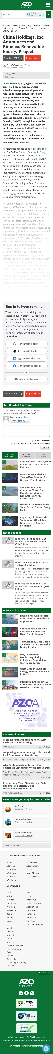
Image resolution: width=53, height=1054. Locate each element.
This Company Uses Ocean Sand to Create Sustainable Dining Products (35, 644)
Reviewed (11, 77)
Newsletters (12, 935)
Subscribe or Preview (23, 809)
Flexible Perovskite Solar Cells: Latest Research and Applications (35, 618)
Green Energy (10, 28)
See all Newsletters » (12, 845)
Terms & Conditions (15, 945)
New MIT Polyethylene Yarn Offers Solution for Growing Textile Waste (33, 477)
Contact (10, 938)
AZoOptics (11, 873)
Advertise (11, 942)
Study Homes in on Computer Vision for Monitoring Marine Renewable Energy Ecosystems (31, 493)
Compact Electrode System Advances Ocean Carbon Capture (35, 464)
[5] (10, 521)
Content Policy (13, 959)
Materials (30, 914)
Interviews (31, 899)
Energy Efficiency (26, 28)
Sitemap (10, 955)
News (15, 25)
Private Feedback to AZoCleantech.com (31, 443)
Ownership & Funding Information (16, 964)
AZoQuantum (32, 866)
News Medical (32, 873)
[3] (10, 491)
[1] (10, 465)
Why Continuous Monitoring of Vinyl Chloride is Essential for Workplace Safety (33, 658)
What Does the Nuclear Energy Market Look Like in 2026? (34, 671)
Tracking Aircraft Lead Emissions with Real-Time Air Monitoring (24, 741)
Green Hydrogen (33, 903)
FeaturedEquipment (26, 455)
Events (29, 896)
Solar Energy (26, 25)
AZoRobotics (12, 869)
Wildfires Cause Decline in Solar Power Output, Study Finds (35, 507)
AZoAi (29, 869)
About (9, 928)
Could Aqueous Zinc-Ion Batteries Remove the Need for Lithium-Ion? (33, 631)
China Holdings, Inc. (13, 83)
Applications (32, 907)
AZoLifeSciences (33, 876)
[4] (10, 508)
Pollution (38, 25)
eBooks (10, 917)
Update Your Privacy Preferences (28, 1045)
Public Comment (42, 440)
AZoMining (11, 880)
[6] (10, 685)
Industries (31, 910)
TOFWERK (12, 746)
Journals (10, 921)
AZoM (9, 862)
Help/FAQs (31, 917)
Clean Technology (23, 819)
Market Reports (14, 910)
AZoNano (11, 866)
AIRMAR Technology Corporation (21, 759)
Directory (11, 899)
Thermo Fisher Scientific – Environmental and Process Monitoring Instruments (24, 773)
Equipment (12, 903)
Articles (10, 896)
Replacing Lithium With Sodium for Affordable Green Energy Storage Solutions (33, 521)
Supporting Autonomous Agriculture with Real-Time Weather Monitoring (35, 684)
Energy (14, 31)
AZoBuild (11, 876)
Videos (29, 892)
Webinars (11, 907)
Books (9, 914)
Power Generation (23, 832)
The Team (30, 921)
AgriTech (19, 806)
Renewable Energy (37, 152)
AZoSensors (31, 862)
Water (47, 25)
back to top (43, 973)
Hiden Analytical (15, 793)
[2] (10, 478)
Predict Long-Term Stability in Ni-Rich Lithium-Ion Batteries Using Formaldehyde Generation (24, 785)
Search (10, 931)
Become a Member (35, 924)
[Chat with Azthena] (46, 1048)
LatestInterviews (43, 455)
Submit (45, 447)
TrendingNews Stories (10, 455)
